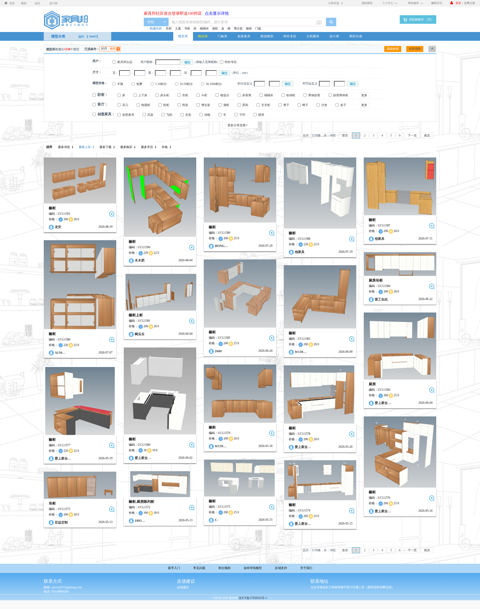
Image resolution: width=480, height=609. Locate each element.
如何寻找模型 (253, 568)
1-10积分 (161, 84)
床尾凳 (246, 95)
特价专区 (290, 36)
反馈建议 (183, 587)
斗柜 (204, 95)
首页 (345, 135)
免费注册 (469, 3)
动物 (207, 114)
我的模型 (367, 3)
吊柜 (52, 503)
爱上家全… (383, 403)
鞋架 (185, 105)
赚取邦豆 (436, 3)
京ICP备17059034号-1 (253, 598)
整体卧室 (314, 95)
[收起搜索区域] (432, 49)
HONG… (221, 246)
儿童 (178, 28)
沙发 (324, 105)
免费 (139, 84)
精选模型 (267, 36)
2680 (218, 351)
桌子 (343, 105)
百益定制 (61, 522)
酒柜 (215, 28)
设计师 (334, 36)
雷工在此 (381, 299)
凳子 (286, 105)
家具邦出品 (124, 62)
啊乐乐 (139, 334)
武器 (150, 114)
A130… (60, 352)
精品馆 (203, 36)
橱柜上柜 (136, 315)
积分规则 (224, 568)
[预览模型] (112, 214)
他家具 (299, 252)
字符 (242, 114)
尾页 (427, 135)
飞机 (169, 114)
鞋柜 (166, 105)
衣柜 (169, 28)
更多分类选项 (237, 125)
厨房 (372, 384)
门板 (258, 28)
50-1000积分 (214, 84)
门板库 (223, 36)
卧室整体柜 (340, 95)
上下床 (142, 95)
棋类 (261, 114)
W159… (300, 352)
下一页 (412, 135)
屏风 (245, 105)
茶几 (125, 105)
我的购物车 (421, 19)
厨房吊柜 (376, 280)
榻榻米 (204, 28)
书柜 (187, 28)
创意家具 (244, 36)
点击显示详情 (215, 10)
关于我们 (306, 568)
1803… (140, 520)
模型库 (183, 36)
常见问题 (199, 568)
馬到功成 (355, 36)
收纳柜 (290, 95)
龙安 (58, 227)
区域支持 (281, 568)
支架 (188, 114)
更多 (364, 95)
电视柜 (145, 105)
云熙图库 (313, 36)
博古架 (238, 28)
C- (216, 520)
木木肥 (139, 260)
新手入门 (174, 568)
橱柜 (249, 28)
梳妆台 (224, 95)
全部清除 (415, 48)
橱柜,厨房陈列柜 (141, 502)
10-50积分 (186, 84)
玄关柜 (265, 105)
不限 (120, 84)
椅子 (305, 105)
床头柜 (164, 95)
